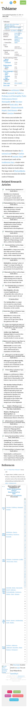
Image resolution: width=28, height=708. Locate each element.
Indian (5, 65)
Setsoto (3, 508)
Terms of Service (18, 696)
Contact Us (17, 692)
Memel (8, 620)
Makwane (13, 590)
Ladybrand (9, 647)
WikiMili (5, 2)
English (7, 76)
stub (18, 668)
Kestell (8, 590)
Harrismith (11, 93)
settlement (15, 90)
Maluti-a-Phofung (17, 40)
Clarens (15, 532)
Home (9, 692)
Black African (6, 60)
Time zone (6, 83)
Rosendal (8, 536)
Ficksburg (14, 507)
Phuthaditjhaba (19, 171)
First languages (8, 71)
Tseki (12, 594)
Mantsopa (3, 647)
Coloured (8, 62)
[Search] (14, 2)
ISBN (6, 483)
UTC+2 (16, 83)
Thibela (8, 594)
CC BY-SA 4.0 (19, 677)
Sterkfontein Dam (8, 162)
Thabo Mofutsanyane (18, 37)
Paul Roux (16, 534)
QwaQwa (10, 113)
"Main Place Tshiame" (14, 469)
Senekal (8, 509)
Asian (10, 65)
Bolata (13, 588)
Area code (6, 85)
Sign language (6, 78)
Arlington (8, 559)
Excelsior (8, 645)
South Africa (18, 33)
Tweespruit (14, 649)
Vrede (7, 622)
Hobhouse (14, 645)
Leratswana (15, 559)
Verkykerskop (19, 620)
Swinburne (18, 592)
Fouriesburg (9, 534)
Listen (23, 2)
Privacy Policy (14, 699)
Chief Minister (12, 110)
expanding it (14, 673)
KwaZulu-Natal (17, 156)
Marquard (20, 507)
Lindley (21, 559)
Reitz (15, 561)
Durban (21, 154)
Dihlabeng (3, 534)
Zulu (6, 74)
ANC (16, 42)
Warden (12, 622)
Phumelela (3, 622)
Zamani (13, 620)
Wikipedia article (21, 675)
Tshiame (17, 594)
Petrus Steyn (10, 561)
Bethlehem (9, 532)
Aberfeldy (8, 588)
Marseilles (15, 647)
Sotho (6, 73)
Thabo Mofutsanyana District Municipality (14, 99)
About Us (8, 696)
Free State (17, 35)
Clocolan (8, 507)
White (7, 67)
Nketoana (3, 560)
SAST (20, 83)
